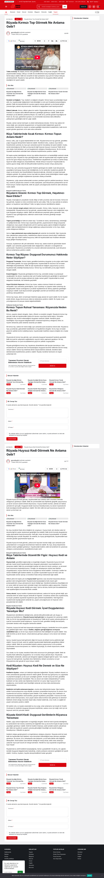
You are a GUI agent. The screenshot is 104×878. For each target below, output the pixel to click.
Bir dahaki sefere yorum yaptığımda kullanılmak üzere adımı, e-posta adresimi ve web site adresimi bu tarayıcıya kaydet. (36, 434)
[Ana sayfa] (6, 12)
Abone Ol (83, 6)
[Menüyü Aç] (6, 6)
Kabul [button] (20, 872)
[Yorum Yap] (48, 41)
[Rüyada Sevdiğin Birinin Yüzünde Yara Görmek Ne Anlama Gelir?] (16, 92)
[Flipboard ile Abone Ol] (21, 41)
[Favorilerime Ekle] (44, 41)
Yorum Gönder (12, 438)
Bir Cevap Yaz (12, 401)
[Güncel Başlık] (16, 6)
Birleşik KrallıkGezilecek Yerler (16, 190)
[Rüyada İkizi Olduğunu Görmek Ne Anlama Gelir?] (58, 390)
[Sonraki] (17, 1)
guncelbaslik (15, 32)
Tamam (89, 875)
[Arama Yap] (89, 6)
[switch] (97, 12)
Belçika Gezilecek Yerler (14, 606)
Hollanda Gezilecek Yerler (14, 305)
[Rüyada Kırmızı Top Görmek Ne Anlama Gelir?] (15, 789)
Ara (65, 6)
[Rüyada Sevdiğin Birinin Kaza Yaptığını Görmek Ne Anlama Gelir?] (37, 92)
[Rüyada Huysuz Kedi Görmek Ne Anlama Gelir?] (15, 390)
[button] (93, 6)
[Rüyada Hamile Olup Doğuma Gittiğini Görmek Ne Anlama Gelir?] (37, 390)
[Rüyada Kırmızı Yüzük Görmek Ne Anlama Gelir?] (58, 92)
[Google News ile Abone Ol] (12, 41)
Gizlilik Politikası (8, 872)
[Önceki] (15, 1)
